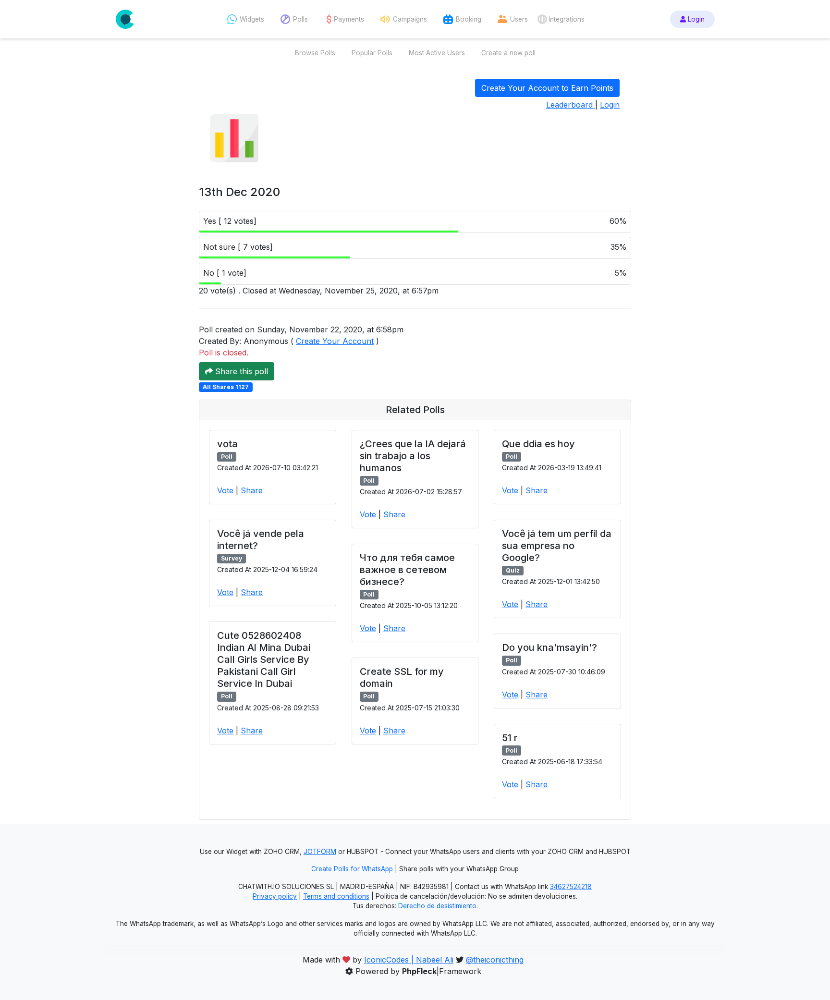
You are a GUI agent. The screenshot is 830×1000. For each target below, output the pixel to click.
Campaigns (410, 19)
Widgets (252, 19)
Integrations (567, 19)
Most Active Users (437, 53)
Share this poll (240, 371)
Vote (225, 490)
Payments (349, 19)
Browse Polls (315, 53)
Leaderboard (570, 105)
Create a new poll (508, 53)
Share (252, 490)
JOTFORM (320, 851)
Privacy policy (275, 896)
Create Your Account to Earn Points (547, 88)
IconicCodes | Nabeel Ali (408, 959)
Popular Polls (372, 53)
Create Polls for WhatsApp (352, 869)
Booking (468, 19)
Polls (300, 19)
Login (695, 19)
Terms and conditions (336, 896)
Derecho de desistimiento (437, 906)
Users (519, 19)
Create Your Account (335, 341)
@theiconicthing (495, 959)
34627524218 (571, 886)
